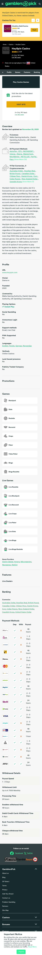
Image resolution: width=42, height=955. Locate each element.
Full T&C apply (16, 34)
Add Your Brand (7, 894)
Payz (12, 159)
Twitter (30, 853)
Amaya (17, 562)
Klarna (19, 154)
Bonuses (6, 924)
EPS (20, 151)
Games (17, 72)
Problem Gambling (8, 902)
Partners (5, 906)
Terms (4, 886)
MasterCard (28, 154)
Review (14, 30)
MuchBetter (15, 157)
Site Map (5, 910)
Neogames (6, 565)
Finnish (12, 346)
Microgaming (26, 562)
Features (27, 72)
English (5, 346)
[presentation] (33, 20)
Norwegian (27, 346)
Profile (9, 72)
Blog (3, 877)
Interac (13, 154)
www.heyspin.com (9, 273)
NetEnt (14, 565)
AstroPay (13, 151)
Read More (32, 947)
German (18, 346)
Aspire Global (8, 562)
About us (5, 873)
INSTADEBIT (28, 151)
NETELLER (25, 157)
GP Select (5, 881)
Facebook (19, 853)
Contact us (6, 898)
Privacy (4, 890)
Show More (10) (20, 159)
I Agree (21, 952)
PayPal (34, 157)
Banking (37, 72)
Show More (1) (28, 182)
